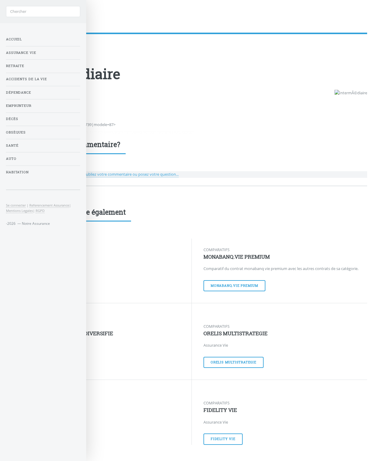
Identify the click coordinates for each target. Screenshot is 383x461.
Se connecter (16, 205)
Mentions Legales (19, 210)
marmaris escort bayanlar (175, 131)
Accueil (14, 39)
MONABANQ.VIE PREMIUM (236, 257)
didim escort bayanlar (140, 131)
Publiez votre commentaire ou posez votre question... (131, 174)
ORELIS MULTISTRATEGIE (235, 333)
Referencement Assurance (49, 205)
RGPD (40, 210)
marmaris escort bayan (106, 131)
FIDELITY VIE (220, 410)
